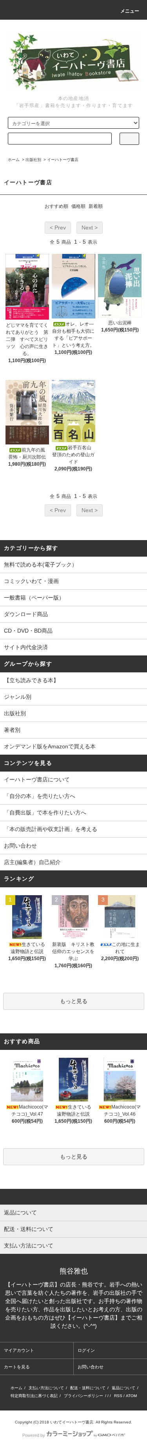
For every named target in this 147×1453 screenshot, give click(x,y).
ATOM (131, 1396)
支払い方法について (46, 1388)
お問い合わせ (20, 845)
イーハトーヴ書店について (37, 779)
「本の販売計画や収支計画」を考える (50, 829)
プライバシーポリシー (83, 1396)
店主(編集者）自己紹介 (32, 862)
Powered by (33, 1435)
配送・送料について (87, 1388)
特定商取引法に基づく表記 (34, 1396)
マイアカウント (19, 1350)
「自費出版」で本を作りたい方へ (45, 812)
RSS (118, 1396)
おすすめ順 (56, 206)
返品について (123, 1388)
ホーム (14, 159)
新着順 (96, 206)
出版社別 (33, 159)
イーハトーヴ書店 (62, 159)
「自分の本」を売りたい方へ (39, 796)
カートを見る (17, 1366)
